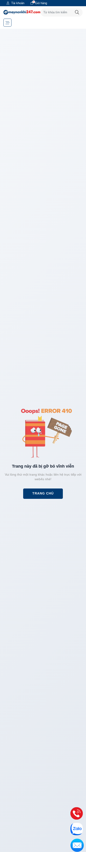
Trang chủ (43, 493)
